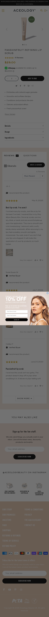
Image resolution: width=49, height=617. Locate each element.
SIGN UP (16, 320)
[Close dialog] (47, 293)
